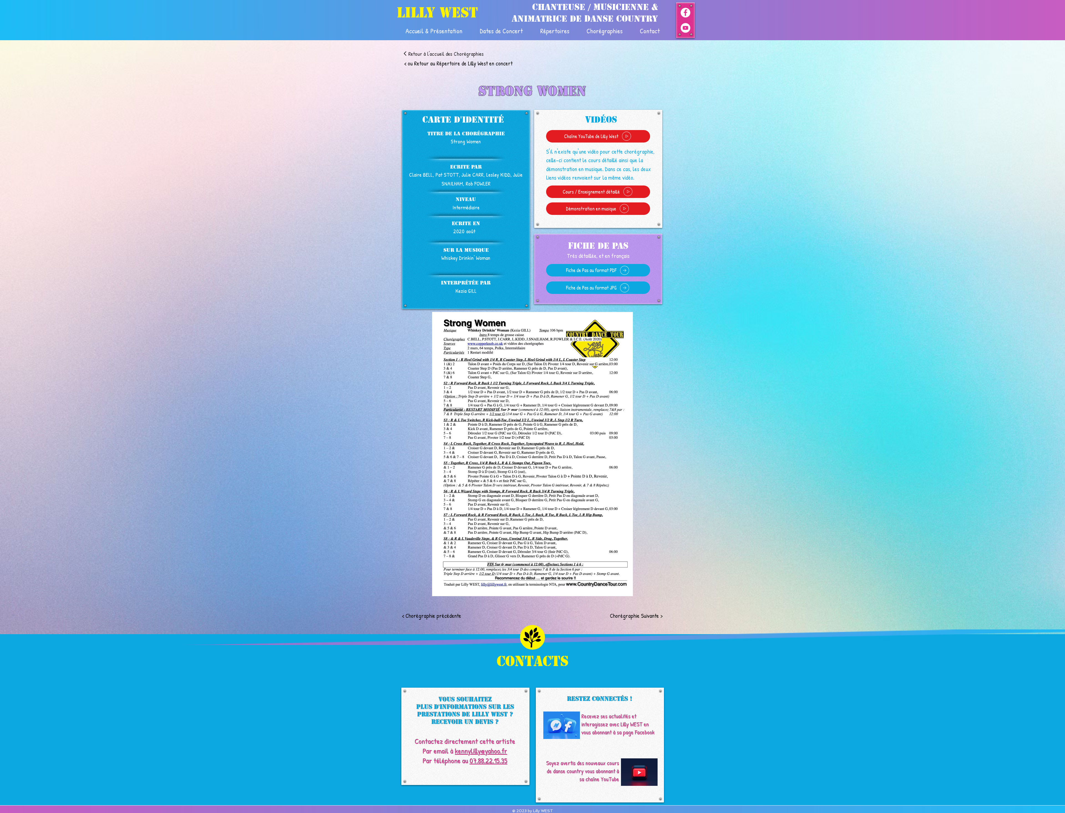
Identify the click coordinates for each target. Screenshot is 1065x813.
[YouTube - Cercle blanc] (685, 28)
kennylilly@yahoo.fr (481, 751)
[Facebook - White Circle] (685, 12)
